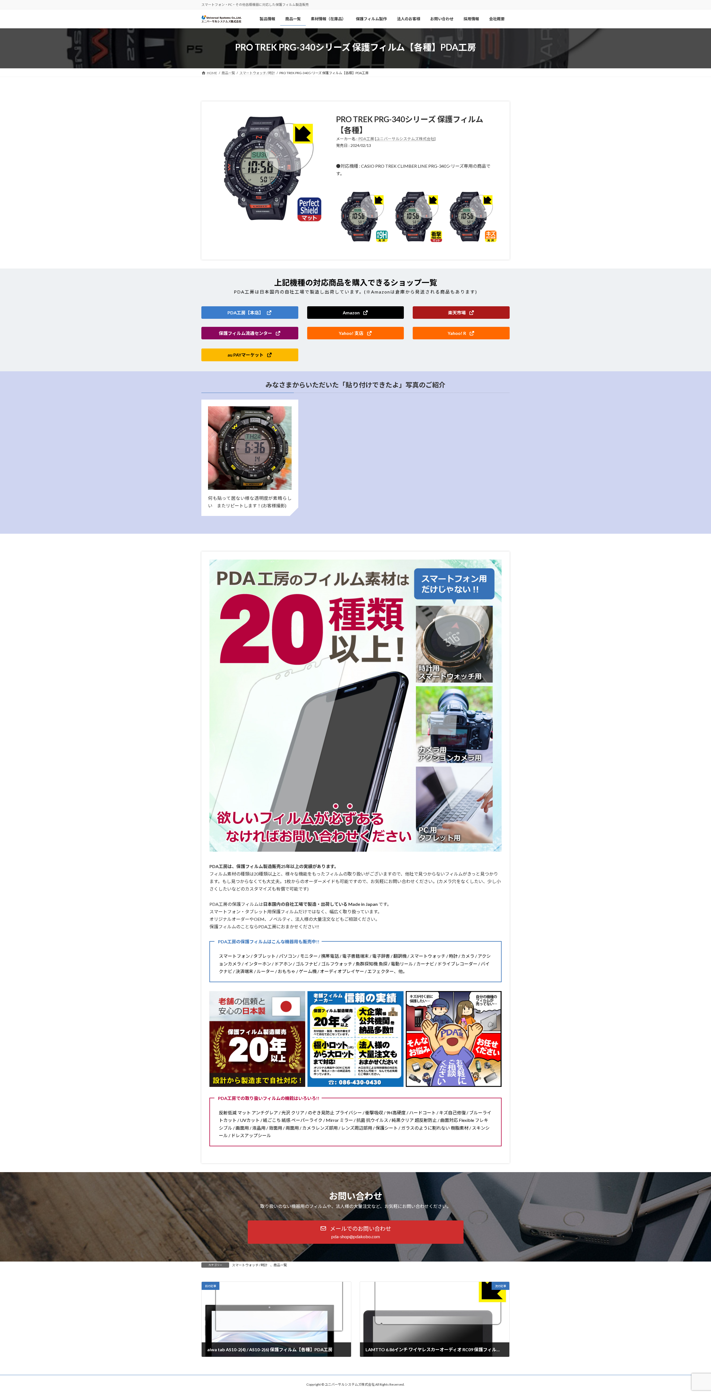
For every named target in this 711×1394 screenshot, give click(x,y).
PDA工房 (366, 138)
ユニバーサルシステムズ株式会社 (405, 138)
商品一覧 (280, 1265)
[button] (249, 312)
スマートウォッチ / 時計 (249, 1265)
